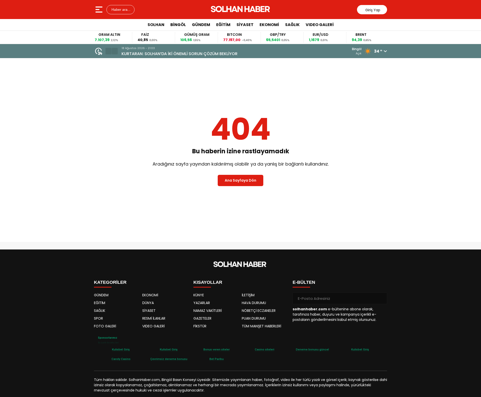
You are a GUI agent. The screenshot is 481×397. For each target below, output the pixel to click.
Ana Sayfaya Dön (240, 180)
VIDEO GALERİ (320, 25)
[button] (108, 51)
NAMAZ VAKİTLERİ (207, 310)
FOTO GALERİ (105, 326)
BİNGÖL (178, 25)
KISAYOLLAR (207, 282)
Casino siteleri (264, 349)
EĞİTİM (223, 25)
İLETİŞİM (248, 295)
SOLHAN (156, 25)
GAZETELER (202, 318)
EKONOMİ (269, 25)
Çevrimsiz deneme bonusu (168, 359)
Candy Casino (121, 359)
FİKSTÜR (199, 326)
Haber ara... (120, 10)
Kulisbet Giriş (121, 349)
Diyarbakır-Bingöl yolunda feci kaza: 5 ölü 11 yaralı (193, 54)
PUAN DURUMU (254, 318)
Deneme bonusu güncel (312, 349)
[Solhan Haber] (241, 9)
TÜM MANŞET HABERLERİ (261, 326)
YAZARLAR (201, 302)
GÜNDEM (201, 25)
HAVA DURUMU (254, 302)
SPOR (98, 318)
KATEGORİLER (110, 282)
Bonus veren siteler (216, 349)
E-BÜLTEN (304, 282)
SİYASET (245, 25)
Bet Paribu (216, 359)
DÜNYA (148, 302)
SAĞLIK (292, 25)
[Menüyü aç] (99, 10)
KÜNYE (198, 295)
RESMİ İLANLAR (153, 318)
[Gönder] (381, 298)
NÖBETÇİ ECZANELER (259, 310)
